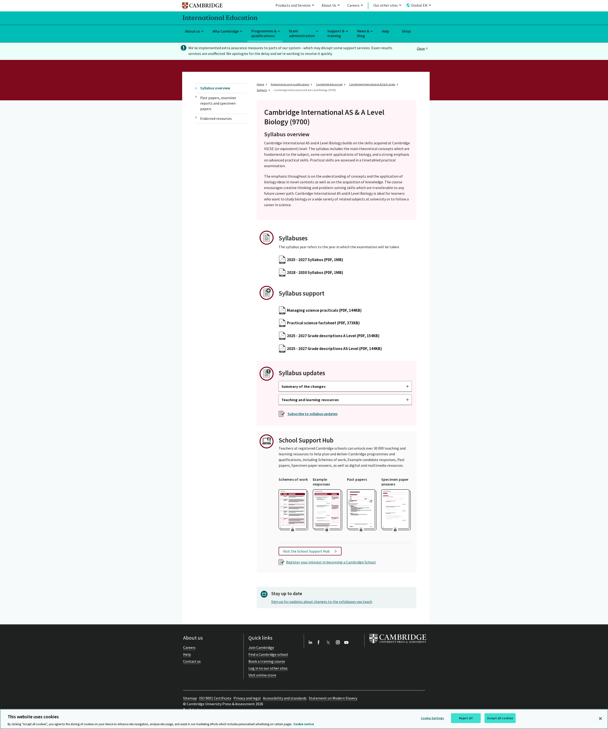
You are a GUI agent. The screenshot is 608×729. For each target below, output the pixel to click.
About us (192, 31)
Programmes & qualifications (263, 33)
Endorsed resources (216, 118)
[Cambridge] (202, 6)
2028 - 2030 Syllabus (315, 272)
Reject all (465, 718)
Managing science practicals (324, 310)
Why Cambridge (226, 31)
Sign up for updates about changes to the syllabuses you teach (321, 601)
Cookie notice (303, 724)
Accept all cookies (500, 718)
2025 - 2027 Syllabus (315, 259)
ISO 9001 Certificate (215, 698)
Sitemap (190, 698)
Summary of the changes (303, 386)
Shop (406, 31)
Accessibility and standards (285, 698)
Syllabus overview (215, 88)
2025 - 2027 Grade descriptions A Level (333, 335)
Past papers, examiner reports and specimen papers (218, 103)
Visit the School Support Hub (306, 551)
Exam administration (302, 33)
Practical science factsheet (323, 323)
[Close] (600, 718)
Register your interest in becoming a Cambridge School (331, 562)
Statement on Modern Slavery (333, 698)
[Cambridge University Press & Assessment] (397, 644)
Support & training (336, 33)
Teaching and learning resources (310, 399)
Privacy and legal (247, 698)
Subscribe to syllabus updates (312, 413)
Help (385, 31)
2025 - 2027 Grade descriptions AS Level (334, 348)
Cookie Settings (432, 718)
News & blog (363, 33)
